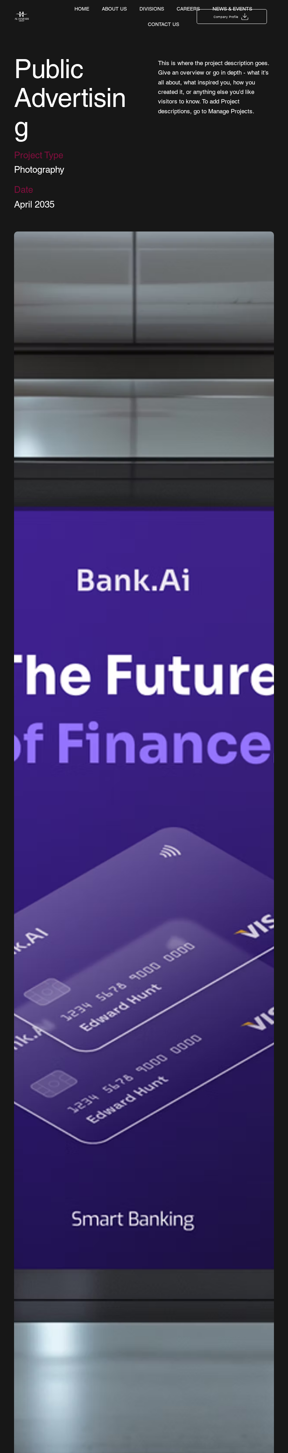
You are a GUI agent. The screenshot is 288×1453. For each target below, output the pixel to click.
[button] (232, 16)
